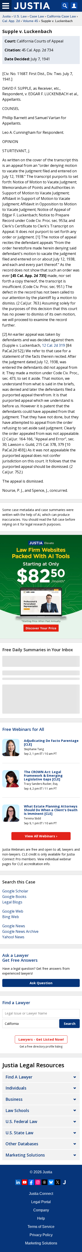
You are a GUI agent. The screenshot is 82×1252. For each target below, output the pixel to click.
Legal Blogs (12, 902)
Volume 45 (30, 21)
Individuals (15, 1088)
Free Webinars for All (23, 729)
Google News (13, 925)
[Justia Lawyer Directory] (64, 1182)
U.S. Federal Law (21, 1121)
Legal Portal (41, 1202)
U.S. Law (20, 16)
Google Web (12, 911)
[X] (57, 1182)
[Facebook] (31, 1182)
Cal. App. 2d (11, 21)
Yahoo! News (13, 936)
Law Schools (17, 1110)
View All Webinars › (41, 836)
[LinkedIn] (18, 1182)
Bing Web (10, 916)
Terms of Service (41, 1227)
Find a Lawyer (16, 1002)
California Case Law (61, 16)
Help (41, 1218)
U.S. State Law (19, 1132)
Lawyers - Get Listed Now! (41, 1039)
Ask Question (41, 983)
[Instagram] (38, 1182)
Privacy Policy (41, 1235)
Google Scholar (15, 891)
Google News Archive (20, 931)
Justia (6, 16)
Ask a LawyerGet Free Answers (20, 958)
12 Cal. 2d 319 (53, 345)
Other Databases (21, 1143)
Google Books (14, 896)
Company (41, 1210)
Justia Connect (41, 1194)
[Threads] (44, 1182)
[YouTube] (24, 1182)
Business (14, 1099)
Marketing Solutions (25, 1155)
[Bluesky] (51, 1182)
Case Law (37, 16)
